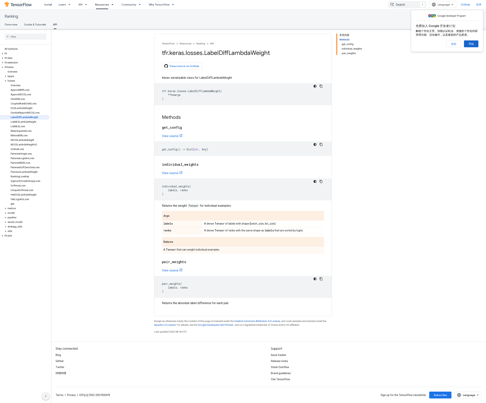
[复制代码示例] (321, 86)
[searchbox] (26, 37)
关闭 (453, 44)
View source (170, 136)
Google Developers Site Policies (215, 324)
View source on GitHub (184, 66)
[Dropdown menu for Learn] (70, 4)
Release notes (279, 361)
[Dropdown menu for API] (87, 4)
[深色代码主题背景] (315, 86)
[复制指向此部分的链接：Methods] (184, 117)
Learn (62, 4)
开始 (471, 44)
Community (129, 4)
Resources (102, 4)
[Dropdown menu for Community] (140, 4)
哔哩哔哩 (61, 373)
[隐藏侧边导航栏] (46, 396)
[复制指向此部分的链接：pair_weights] (190, 262)
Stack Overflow (280, 367)
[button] (25, 53)
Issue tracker (278, 354)
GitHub (465, 4)
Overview (11, 24)
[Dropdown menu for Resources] (113, 4)
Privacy (71, 395)
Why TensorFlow (159, 4)
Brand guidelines (281, 373)
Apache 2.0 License (165, 324)
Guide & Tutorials (35, 24)
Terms (59, 395)
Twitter (60, 367)
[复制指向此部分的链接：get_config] (185, 127)
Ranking (11, 16)
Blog (58, 354)
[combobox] (407, 4)
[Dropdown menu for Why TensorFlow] (174, 4)
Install (48, 4)
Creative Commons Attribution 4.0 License (257, 321)
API (80, 4)
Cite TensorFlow (280, 379)
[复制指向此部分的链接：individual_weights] (202, 164)
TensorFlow (168, 43)
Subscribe (440, 395)
